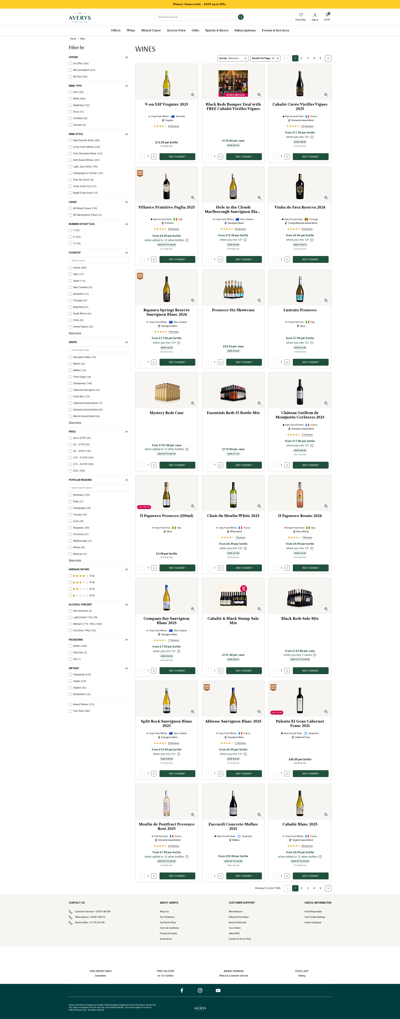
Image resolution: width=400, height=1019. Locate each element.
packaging (76, 639)
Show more (75, 333)
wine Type (75, 85)
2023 (299, 415)
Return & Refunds (237, 922)
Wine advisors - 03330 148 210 (90, 917)
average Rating (79, 569)
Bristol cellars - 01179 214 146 (90, 922)
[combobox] (200, 17)
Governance (166, 939)
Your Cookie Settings (315, 917)
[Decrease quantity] (142, 156)
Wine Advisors (236, 911)
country (75, 252)
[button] (192, 94)
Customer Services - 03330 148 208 (92, 911)
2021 (300, 723)
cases (73, 202)
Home (73, 38)
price (72, 431)
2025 (166, 104)
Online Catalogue (313, 922)
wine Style (76, 134)
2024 (300, 207)
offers (73, 57)
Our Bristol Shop (168, 922)
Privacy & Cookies (168, 933)
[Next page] (328, 58)
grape (73, 342)
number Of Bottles (82, 224)
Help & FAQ (234, 933)
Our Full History (167, 917)
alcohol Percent (80, 604)
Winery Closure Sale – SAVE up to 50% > (200, 4)
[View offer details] (312, 137)
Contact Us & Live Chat (240, 939)
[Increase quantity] (153, 156)
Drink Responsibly (313, 911)
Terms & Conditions (169, 928)
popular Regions (80, 479)
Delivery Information (239, 917)
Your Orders (235, 928)
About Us (164, 911)
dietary (74, 668)
